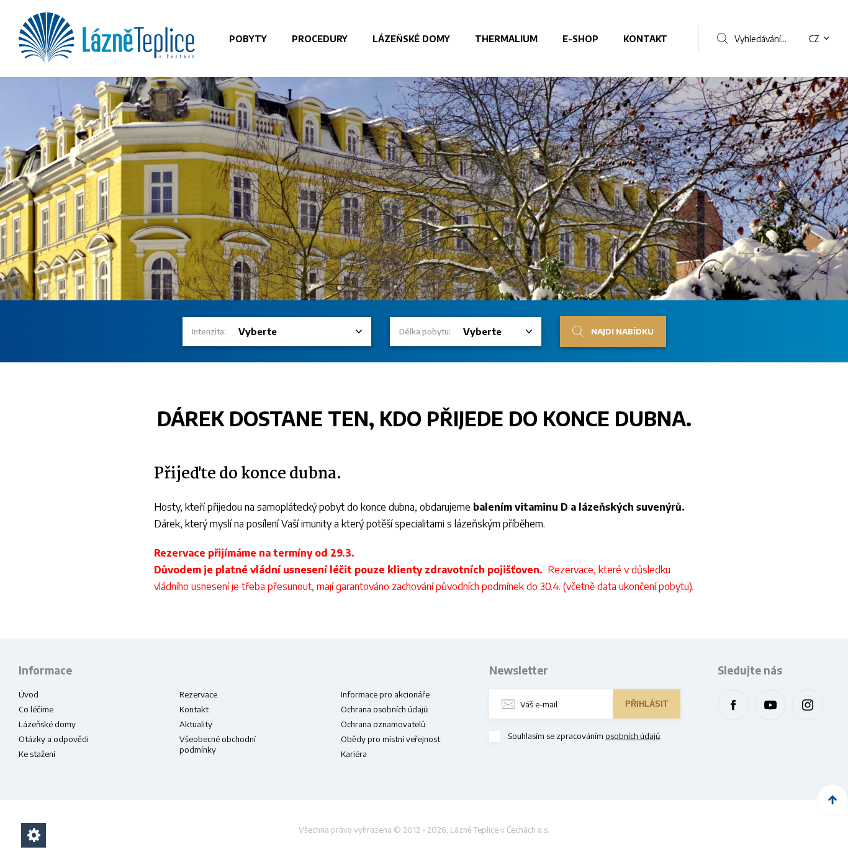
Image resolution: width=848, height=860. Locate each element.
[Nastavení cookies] (33, 835)
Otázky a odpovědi (54, 739)
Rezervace (198, 694)
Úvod (28, 694)
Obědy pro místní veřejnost (390, 739)
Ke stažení (37, 754)
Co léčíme (36, 709)
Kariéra (354, 754)
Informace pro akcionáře (385, 694)
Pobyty (248, 39)
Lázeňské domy (411, 39)
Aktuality (195, 724)
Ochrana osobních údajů (384, 709)
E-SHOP (580, 39)
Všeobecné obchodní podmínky (217, 744)
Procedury (320, 39)
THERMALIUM (506, 39)
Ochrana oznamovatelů (383, 724)
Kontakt (645, 39)
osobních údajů (632, 736)
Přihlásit (646, 704)
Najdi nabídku (622, 331)
